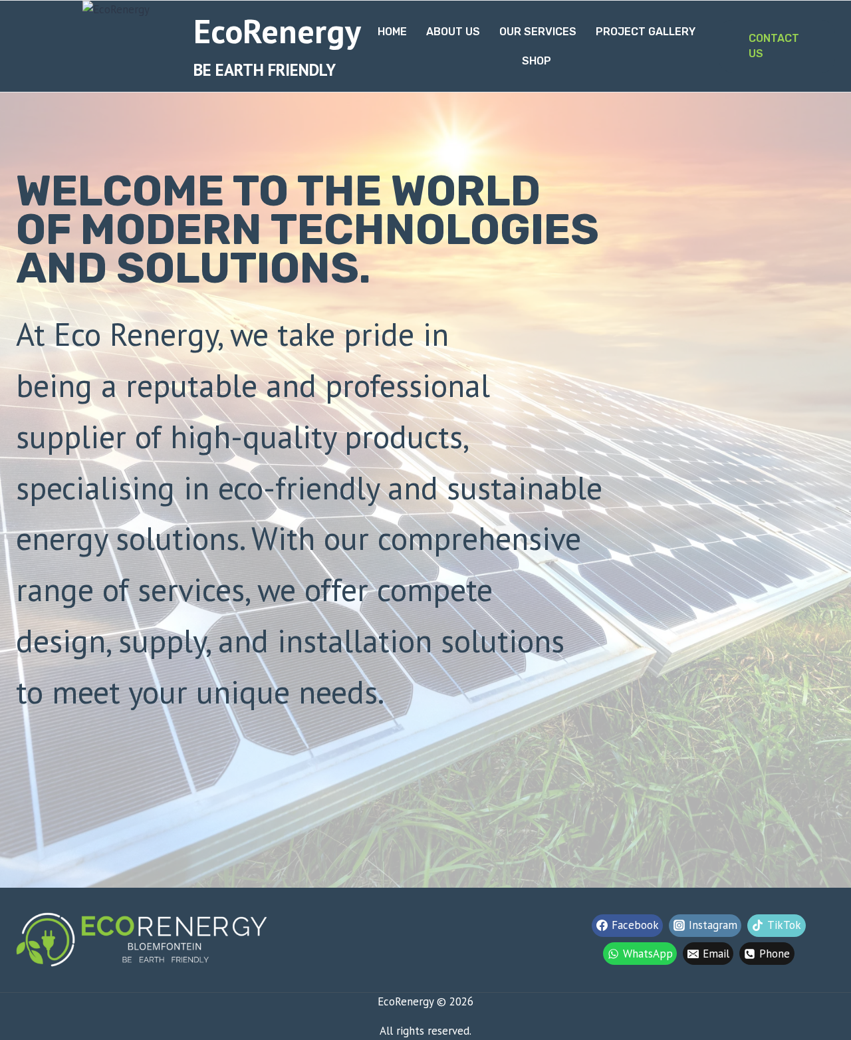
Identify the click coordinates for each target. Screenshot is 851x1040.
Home (392, 31)
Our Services (537, 31)
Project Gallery (645, 31)
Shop (536, 61)
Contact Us (774, 45)
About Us (453, 31)
